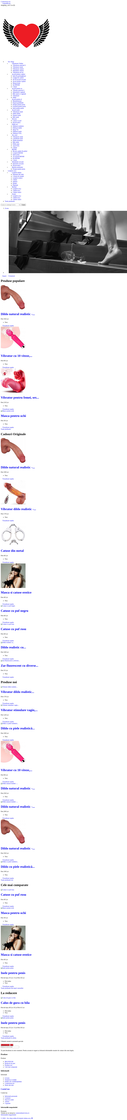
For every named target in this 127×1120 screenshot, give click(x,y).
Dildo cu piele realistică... (18, 728)
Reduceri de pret (10, 1063)
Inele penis (16, 155)
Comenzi (7, 1098)
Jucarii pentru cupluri (17, 74)
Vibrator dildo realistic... (17, 692)
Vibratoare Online (16, 63)
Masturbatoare (17, 101)
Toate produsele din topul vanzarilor (13, 988)
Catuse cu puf (17, 121)
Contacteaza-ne (5, 1)
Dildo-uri (13, 124)
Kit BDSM (16, 158)
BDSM (12, 149)
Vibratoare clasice (18, 69)
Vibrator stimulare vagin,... (19, 710)
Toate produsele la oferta (9, 1038)
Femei (12, 194)
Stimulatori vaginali (19, 92)
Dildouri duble (17, 128)
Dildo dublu (16, 113)
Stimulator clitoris (18, 70)
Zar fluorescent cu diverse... (19, 665)
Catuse (15, 87)
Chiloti (15, 180)
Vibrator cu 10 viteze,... (16, 356)
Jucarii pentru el (15, 99)
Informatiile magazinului (8, 1115)
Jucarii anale (14, 110)
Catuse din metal (12, 550)
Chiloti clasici (17, 192)
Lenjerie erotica (17, 178)
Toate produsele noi (7, 880)
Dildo (14, 97)
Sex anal (13, 135)
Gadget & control (18, 78)
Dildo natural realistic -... (18, 314)
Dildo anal (16, 144)
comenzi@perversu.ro (22, 1113)
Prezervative (16, 122)
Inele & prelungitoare (19, 76)
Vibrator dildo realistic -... (18, 509)
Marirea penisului (16, 167)
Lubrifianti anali (18, 138)
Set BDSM (16, 85)
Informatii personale (11, 1096)
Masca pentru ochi (13, 416)
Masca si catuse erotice (16, 592)
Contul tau (5, 1089)
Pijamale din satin (18, 174)
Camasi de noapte (18, 176)
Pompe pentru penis (19, 104)
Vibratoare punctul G (19, 65)
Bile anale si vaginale (19, 94)
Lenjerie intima (15, 172)
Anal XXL (16, 146)
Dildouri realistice (18, 126)
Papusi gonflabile (18, 103)
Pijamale (15, 185)
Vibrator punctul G (19, 90)
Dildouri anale (17, 131)
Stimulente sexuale (16, 162)
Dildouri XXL (17, 133)
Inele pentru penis (18, 108)
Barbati (12, 187)
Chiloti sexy (16, 190)
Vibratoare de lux (18, 72)
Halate (15, 183)
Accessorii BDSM (18, 156)
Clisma (15, 147)
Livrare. (7, 1078)
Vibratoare (16, 96)
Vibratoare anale (18, 67)
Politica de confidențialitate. (13, 1081)
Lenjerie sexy (10, 171)
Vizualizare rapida (7, 326)
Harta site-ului (9, 1085)
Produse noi (8, 1065)
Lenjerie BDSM (18, 153)
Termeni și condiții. (11, 1080)
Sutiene (15, 181)
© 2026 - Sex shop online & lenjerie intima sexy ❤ (17, 1118)
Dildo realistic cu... (13, 647)
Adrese (7, 1101)
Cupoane (7, 1103)
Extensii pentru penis (19, 106)
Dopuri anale (17, 115)
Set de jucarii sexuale (19, 79)
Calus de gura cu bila (15, 1003)
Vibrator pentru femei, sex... (20, 397)
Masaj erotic (16, 83)
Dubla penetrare (18, 140)
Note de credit (9, 1100)
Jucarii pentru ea (15, 88)
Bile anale (16, 117)
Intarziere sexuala (18, 164)
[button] (4, 276)
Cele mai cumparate (11, 1067)
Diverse (13, 119)
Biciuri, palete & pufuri (20, 151)
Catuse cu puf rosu (13, 629)
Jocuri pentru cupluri (19, 81)
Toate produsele (10, 201)
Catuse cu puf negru (14, 610)
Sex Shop (9, 62)
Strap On (15, 130)
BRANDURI (9, 1061)
